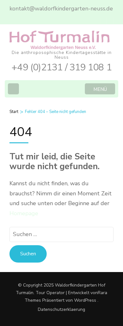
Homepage (23, 213)
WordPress (85, 300)
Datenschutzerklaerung (61, 309)
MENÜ (100, 89)
